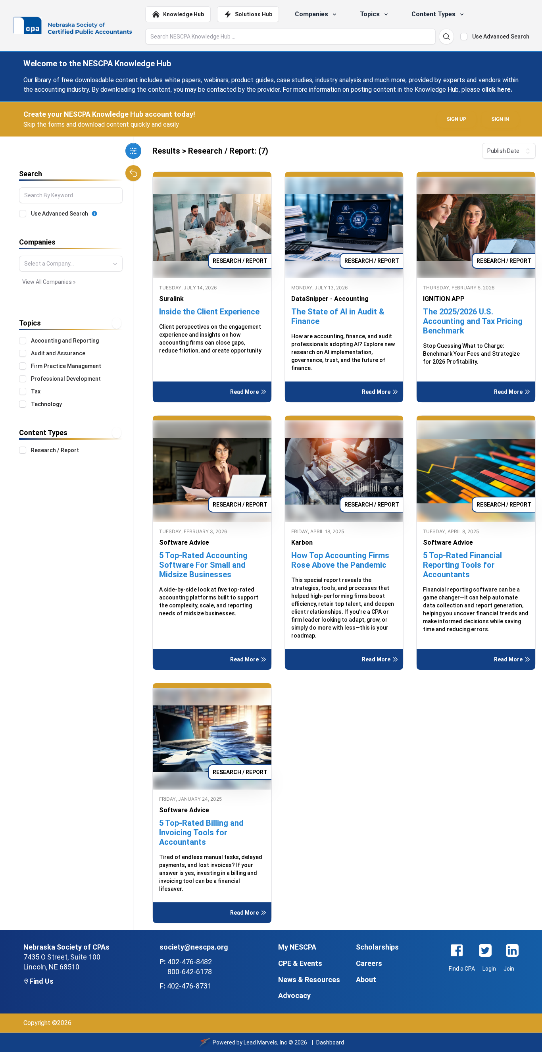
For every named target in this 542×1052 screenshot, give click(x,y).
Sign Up (456, 119)
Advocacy (294, 995)
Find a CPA (462, 968)
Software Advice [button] (184, 542)
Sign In (500, 119)
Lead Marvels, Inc (265, 1042)
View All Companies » (49, 282)
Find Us (41, 981)
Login (489, 968)
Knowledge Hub (183, 14)
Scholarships (377, 947)
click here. (497, 89)
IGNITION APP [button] (444, 298)
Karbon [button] (302, 542)
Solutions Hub (253, 14)
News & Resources (309, 979)
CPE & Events (300, 963)
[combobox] (71, 264)
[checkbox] (463, 36)
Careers (369, 963)
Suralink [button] (171, 298)
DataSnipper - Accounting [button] (330, 298)
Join (509, 968)
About (366, 979)
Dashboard (330, 1042)
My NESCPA (297, 947)
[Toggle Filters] (133, 151)
